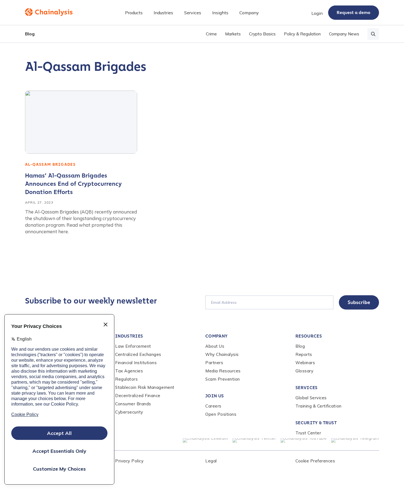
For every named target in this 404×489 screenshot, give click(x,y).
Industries (129, 336)
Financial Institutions (136, 362)
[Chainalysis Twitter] (254, 440)
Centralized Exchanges (138, 354)
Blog (30, 33)
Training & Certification (318, 406)
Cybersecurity (129, 412)
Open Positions (220, 414)
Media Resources (223, 370)
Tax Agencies (129, 370)
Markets (233, 33)
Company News (344, 33)
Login (317, 13)
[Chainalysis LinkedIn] (205, 440)
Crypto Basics (262, 33)
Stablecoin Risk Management (145, 387)
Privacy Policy (129, 460)
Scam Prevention (222, 379)
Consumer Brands (133, 403)
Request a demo (353, 12)
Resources (308, 336)
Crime (211, 33)
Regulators (126, 379)
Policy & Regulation (302, 33)
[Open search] (373, 34)
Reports (303, 354)
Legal (211, 460)
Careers (213, 406)
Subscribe (359, 302)
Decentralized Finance (138, 395)
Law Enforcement (133, 346)
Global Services (311, 397)
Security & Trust (316, 422)
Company (216, 336)
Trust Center (308, 432)
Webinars (305, 362)
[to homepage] (49, 12)
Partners (214, 362)
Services (306, 387)
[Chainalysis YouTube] (304, 440)
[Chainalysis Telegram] (355, 440)
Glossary (304, 370)
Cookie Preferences (315, 460)
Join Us (214, 395)
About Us (214, 346)
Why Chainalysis (222, 354)
